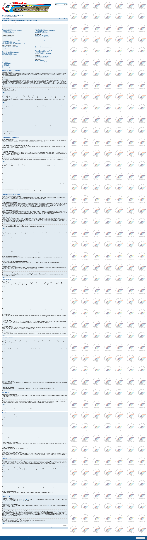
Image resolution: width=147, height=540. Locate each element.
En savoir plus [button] (34, 537)
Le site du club (10, 15)
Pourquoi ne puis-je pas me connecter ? (7, 29)
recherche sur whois (61, 511)
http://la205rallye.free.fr (19, 15)
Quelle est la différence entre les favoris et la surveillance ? (43, 50)
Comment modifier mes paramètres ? (7, 36)
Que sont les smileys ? (5, 61)
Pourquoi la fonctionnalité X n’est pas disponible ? (42, 61)
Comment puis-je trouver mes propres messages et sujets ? (43, 47)
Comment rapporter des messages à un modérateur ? (9, 54)
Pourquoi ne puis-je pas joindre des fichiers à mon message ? (10, 52)
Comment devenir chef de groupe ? (40, 29)
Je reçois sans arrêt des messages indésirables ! (42, 36)
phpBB (54, 165)
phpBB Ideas (49, 505)
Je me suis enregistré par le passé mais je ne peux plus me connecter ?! (12, 30)
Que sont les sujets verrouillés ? (6, 66)
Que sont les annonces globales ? (7, 63)
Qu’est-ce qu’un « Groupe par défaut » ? (41, 31)
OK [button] (140, 537)
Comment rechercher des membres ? (40, 46)
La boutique (4, 15)
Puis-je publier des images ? (6, 62)
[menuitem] (8, 18)
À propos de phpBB (22, 500)
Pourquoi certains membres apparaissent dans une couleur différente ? (45, 30)
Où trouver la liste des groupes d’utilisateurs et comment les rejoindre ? (45, 28)
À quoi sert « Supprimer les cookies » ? (7, 33)
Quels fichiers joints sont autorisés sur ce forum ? (42, 56)
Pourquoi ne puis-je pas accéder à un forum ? (8, 51)
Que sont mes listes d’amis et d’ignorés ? (41, 40)
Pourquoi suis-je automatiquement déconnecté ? (9, 32)
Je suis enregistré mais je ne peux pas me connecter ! (9, 28)
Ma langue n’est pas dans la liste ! (7, 39)
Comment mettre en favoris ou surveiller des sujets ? (42, 51)
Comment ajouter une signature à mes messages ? (9, 48)
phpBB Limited (27, 499)
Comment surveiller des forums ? (40, 52)
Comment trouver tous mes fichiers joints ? (41, 57)
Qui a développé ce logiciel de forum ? (40, 60)
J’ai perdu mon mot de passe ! (6, 31)
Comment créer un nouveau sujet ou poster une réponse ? (10, 46)
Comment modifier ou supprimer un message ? (8, 47)
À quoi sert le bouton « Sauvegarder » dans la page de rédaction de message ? (13, 55)
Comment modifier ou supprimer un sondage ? (8, 50)
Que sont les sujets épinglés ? (6, 65)
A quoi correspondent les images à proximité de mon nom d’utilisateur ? (12, 40)
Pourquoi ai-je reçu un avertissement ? (7, 53)
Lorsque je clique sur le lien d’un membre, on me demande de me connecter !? (14, 43)
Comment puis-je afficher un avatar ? (7, 41)
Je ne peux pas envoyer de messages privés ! (41, 35)
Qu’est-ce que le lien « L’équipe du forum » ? (41, 32)
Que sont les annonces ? (5, 64)
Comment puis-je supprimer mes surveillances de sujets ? (43, 53)
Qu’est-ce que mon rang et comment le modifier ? (9, 42)
